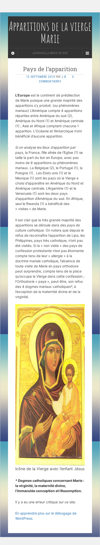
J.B (64, 76)
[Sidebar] (13, 53)
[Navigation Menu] (87, 53)
